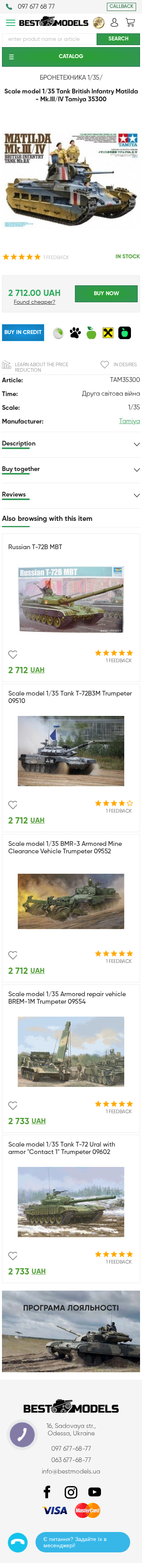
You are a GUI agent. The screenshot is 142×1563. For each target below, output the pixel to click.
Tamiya (129, 421)
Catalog (71, 56)
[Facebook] (47, 1492)
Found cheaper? (34, 302)
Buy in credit (23, 332)
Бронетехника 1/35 (69, 78)
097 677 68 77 (36, 7)
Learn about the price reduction (41, 368)
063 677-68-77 (71, 1460)
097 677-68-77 (71, 1449)
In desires (125, 365)
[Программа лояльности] (71, 1370)
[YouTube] (95, 1492)
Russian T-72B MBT (35, 547)
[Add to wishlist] (12, 654)
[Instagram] (71, 1492)
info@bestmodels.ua (71, 1472)
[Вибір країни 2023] (99, 27)
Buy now (106, 293)
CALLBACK (121, 6)
